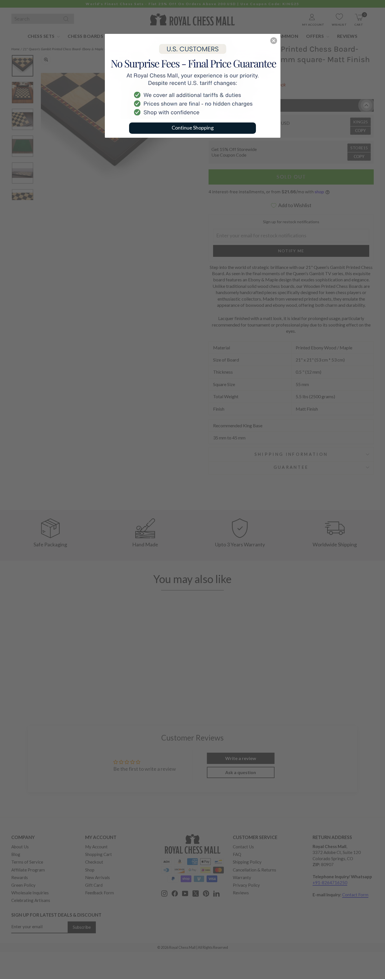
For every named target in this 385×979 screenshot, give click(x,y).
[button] (273, 40)
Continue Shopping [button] (193, 127)
